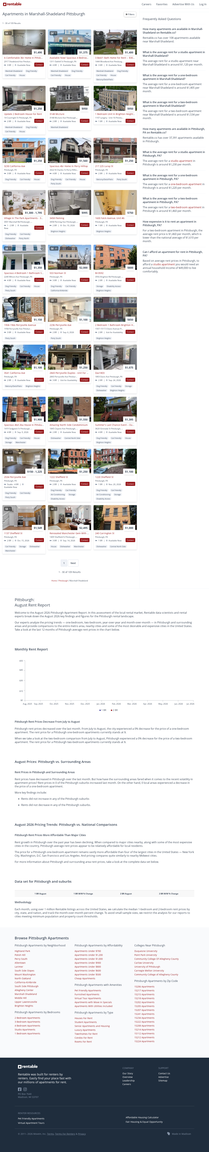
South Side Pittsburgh (27, 986)
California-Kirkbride (25, 982)
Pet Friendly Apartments (88, 990)
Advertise (163, 1077)
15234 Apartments (144, 1017)
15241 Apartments (144, 1013)
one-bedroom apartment (186, 184)
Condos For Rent (84, 1037)
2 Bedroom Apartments (27, 1017)
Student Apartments (86, 1022)
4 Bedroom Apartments (27, 1025)
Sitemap (162, 1080)
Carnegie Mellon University (149, 970)
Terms (50, 1133)
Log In (203, 4)
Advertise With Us (183, 4)
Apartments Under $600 (88, 970)
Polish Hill (20, 954)
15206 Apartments (144, 986)
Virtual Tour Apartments (88, 998)
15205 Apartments (144, 1006)
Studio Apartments (25, 1029)
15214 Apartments (144, 1029)
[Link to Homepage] (12, 4)
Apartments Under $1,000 (89, 958)
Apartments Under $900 (88, 962)
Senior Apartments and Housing (92, 1026)
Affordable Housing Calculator (142, 1117)
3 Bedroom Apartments (27, 1021)
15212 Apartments (144, 1037)
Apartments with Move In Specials (93, 1002)
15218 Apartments (144, 998)
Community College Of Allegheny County (156, 958)
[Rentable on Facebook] (20, 1090)
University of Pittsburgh (147, 966)
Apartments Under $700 (88, 951)
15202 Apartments (144, 1002)
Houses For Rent (83, 1018)
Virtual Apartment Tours (31, 1122)
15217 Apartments (144, 990)
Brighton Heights (24, 1005)
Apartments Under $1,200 (89, 954)
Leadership (128, 1080)
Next (73, 563)
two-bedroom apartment (186, 207)
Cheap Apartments (85, 978)
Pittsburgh (63, 580)
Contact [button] (39, 64)
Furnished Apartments (87, 994)
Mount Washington (25, 974)
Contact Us (164, 1073)
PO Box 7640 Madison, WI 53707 (28, 1095)
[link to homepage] (68, 1066)
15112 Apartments (144, 1033)
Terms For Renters (65, 1133)
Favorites (162, 4)
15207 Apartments (144, 1010)
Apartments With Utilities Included (94, 1006)
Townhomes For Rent (86, 1033)
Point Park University (145, 954)
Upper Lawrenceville (26, 1001)
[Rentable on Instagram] (25, 1090)
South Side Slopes (24, 970)
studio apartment (181, 161)
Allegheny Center (24, 990)
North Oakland (23, 978)
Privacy (82, 1133)
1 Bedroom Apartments (27, 1033)
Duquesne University (145, 951)
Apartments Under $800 (88, 966)
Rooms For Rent (83, 1041)
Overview (127, 1077)
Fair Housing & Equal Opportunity (144, 1121)
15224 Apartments (144, 1041)
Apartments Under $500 (88, 974)
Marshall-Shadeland (26, 994)
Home (54, 580)
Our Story (127, 1073)
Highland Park (22, 951)
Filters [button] (130, 14)
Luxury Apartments (85, 1029)
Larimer (19, 966)
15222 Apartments (144, 1021)
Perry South (21, 958)
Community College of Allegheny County (156, 974)
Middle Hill (21, 997)
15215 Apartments (144, 994)
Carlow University (143, 962)
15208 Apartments (144, 1025)
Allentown (20, 962)
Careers (146, 4)
